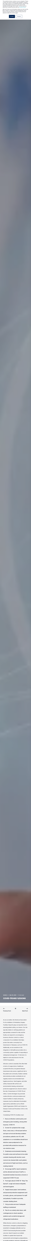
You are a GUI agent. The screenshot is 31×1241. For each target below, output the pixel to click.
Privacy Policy (22, 7)
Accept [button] (12, 16)
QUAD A (5, 995)
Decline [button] (19, 16)
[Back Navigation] (15, 1009)
